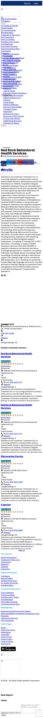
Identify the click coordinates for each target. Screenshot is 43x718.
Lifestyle (4, 567)
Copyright (5, 634)
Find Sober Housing (9, 602)
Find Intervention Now (10, 604)
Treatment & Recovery (10, 560)
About (3, 628)
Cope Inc (6, 504)
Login (36, 3)
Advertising (6, 632)
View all (21, 550)
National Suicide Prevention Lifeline (16, 611)
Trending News (7, 585)
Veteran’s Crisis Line (9, 618)
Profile (8, 170)
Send (3, 715)
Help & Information (9, 557)
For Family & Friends (9, 583)
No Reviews (5, 366)
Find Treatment (7, 593)
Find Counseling (8, 595)
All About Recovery (9, 581)
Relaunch (5, 564)
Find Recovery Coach (10, 597)
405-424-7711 (16, 382)
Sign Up (27, 3)
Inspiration (5, 569)
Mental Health (7, 578)
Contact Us (6, 644)
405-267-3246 (7, 333)
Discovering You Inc (12, 456)
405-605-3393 (16, 482)
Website (4, 338)
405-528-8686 (16, 530)
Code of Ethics (7, 641)
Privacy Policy (7, 639)
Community (6, 562)
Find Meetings (7, 599)
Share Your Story (8, 630)
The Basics (5, 576)
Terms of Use (6, 637)
